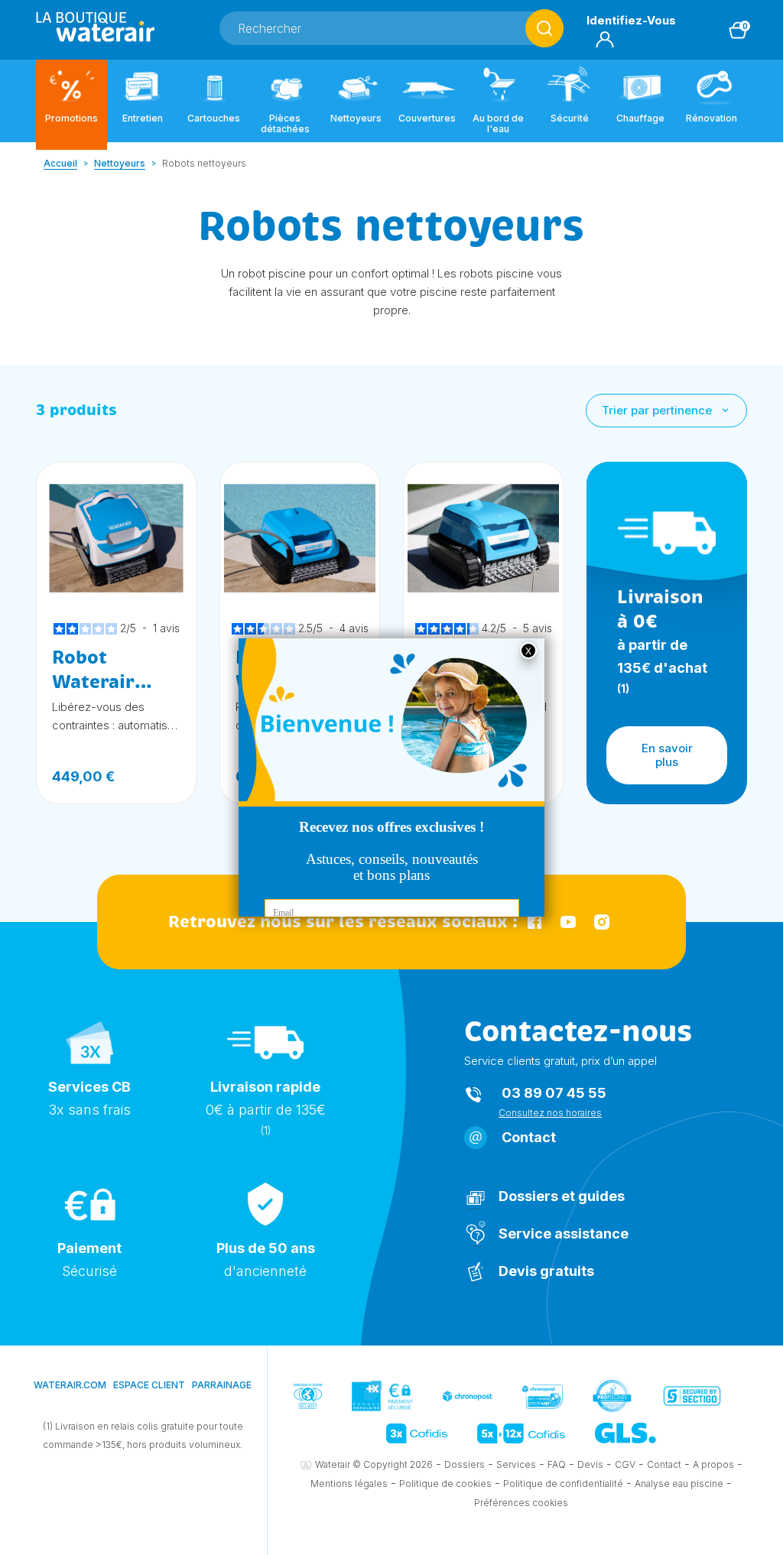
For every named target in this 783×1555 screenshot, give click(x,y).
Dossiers (464, 1464)
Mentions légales (349, 1483)
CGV (625, 1464)
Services (516, 1464)
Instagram (602, 922)
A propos (713, 1464)
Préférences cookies (521, 1502)
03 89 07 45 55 (554, 1093)
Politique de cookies (445, 1483)
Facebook (534, 922)
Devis (590, 1464)
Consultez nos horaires (550, 1112)
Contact (529, 1137)
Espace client (149, 1385)
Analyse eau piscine (679, 1483)
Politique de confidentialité (563, 1483)
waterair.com (70, 1385)
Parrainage (222, 1385)
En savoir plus (667, 755)
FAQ (556, 1464)
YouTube (568, 922)
